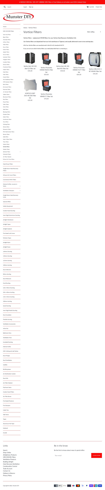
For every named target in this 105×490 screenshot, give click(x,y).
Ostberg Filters (6, 124)
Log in (25, 7)
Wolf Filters (5, 109)
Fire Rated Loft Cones (9, 233)
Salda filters (5, 136)
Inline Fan (5, 328)
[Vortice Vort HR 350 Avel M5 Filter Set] (62, 58)
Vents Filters (6, 106)
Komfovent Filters (7, 119)
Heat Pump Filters (8, 164)
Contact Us (6, 471)
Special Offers (7, 201)
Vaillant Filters (6, 94)
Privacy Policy (7, 475)
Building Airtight (8, 462)
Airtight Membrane (8, 220)
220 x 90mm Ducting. (9, 288)
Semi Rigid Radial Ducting (10, 310)
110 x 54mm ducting (8, 297)
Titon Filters (6, 141)
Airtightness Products (10, 455)
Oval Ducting (6, 283)
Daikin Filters (6, 117)
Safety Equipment (8, 206)
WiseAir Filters (6, 149)
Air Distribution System (9, 374)
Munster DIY (16, 485)
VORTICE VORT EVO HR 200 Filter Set (30, 95)
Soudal (5, 433)
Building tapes (7, 369)
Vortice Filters (6, 146)
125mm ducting (7, 260)
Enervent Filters (6, 89)
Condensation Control (10, 466)
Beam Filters (6, 37)
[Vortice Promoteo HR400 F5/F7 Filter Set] (79, 59)
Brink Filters (6, 84)
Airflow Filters (6, 42)
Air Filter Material (7, 156)
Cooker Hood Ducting (9, 210)
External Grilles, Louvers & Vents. (11, 185)
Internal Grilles (7, 346)
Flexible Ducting (7, 319)
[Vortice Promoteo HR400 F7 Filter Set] (46, 85)
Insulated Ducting (8, 342)
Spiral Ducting (7, 306)
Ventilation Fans (7, 337)
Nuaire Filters (6, 77)
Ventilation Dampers (11, 190)
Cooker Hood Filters (8, 392)
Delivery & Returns (9, 473)
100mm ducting (7, 265)
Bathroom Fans (7, 333)
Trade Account (7, 468)
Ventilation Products (9, 459)
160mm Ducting (7, 251)
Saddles (5, 365)
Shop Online (7, 452)
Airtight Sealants (7, 229)
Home (4, 26)
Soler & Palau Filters (7, 139)
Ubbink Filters (6, 144)
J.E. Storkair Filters (7, 91)
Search (5, 450)
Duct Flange (6, 355)
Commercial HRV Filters (9, 179)
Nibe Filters (5, 72)
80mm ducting (7, 274)
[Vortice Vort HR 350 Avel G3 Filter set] (30, 58)
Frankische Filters (7, 67)
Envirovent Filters (7, 87)
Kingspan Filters (6, 59)
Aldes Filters (6, 44)
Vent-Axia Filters (11, 34)
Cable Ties (6, 410)
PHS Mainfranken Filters (8, 131)
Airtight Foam (6, 247)
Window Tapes (7, 238)
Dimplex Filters (6, 114)
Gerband (5, 428)
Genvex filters (6, 126)
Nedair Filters (6, 69)
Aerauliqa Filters (6, 39)
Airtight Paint (6, 242)
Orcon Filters (6, 54)
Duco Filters (6, 47)
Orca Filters (5, 121)
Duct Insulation (7, 315)
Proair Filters (6, 102)
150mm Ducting (7, 256)
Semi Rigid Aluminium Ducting (11, 215)
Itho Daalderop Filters (8, 79)
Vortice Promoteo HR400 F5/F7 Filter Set (79, 70)
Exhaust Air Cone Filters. (8, 159)
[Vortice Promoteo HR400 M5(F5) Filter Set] (46, 59)
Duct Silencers (7, 269)
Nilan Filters (6, 74)
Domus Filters (6, 64)
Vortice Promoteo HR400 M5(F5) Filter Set (46, 70)
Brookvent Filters (7, 97)
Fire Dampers (6, 405)
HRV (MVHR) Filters (11, 31)
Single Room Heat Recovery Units (10, 196)
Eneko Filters (6, 49)
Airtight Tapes (6, 224)
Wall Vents (6, 414)
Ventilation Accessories (9, 324)
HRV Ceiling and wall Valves (10, 351)
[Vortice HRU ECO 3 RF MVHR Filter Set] (95, 59)
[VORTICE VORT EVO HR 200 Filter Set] (30, 85)
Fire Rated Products (8, 401)
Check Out (99, 7)
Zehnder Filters (11, 151)
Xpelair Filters (6, 52)
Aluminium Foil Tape (8, 423)
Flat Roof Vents (7, 387)
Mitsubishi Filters (7, 154)
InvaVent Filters (6, 62)
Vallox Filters (6, 104)
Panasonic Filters (7, 129)
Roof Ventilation (7, 360)
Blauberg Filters (6, 111)
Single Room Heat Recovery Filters (10, 169)
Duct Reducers (7, 278)
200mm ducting (7, 301)
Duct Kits (5, 378)
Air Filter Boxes (7, 396)
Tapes (4, 419)
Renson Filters (6, 134)
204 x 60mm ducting (8, 292)
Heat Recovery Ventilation (11, 464)
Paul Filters (5, 99)
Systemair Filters (6, 57)
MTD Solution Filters (8, 82)
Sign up (31, 7)
